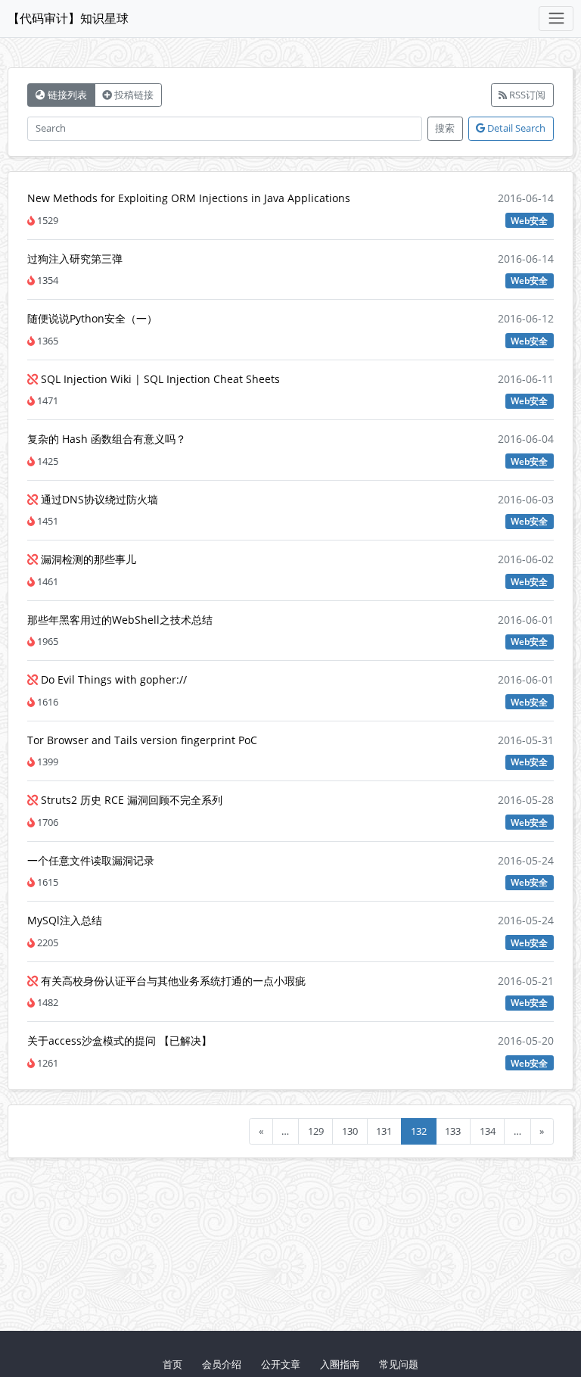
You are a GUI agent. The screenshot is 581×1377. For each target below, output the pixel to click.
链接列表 (66, 94)
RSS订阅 (526, 94)
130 (350, 1131)
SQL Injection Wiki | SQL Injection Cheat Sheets (159, 379)
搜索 (445, 128)
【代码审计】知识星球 (68, 18)
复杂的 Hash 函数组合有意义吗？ (106, 438)
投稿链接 (133, 94)
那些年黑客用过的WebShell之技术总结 (120, 619)
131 (384, 1131)
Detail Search (515, 128)
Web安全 (529, 220)
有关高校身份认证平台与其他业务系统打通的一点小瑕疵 (172, 981)
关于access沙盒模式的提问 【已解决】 (119, 1040)
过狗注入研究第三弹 (75, 258)
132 (419, 1131)
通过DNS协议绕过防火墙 (98, 499)
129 (316, 1131)
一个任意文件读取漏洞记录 (90, 860)
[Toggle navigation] (556, 18)
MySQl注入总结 (64, 920)
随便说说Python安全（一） (92, 318)
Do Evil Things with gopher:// (112, 679)
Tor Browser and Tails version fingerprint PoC (142, 740)
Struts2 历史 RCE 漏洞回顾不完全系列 (130, 800)
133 (453, 1131)
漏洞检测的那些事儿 (87, 559)
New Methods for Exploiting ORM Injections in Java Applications (188, 198)
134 (488, 1131)
